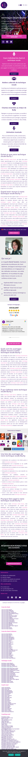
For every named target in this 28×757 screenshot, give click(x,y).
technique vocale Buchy (10, 159)
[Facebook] (7, 42)
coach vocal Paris (5, 698)
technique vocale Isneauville (8, 673)
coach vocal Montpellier (7, 691)
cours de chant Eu (5, 626)
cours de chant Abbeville (7, 610)
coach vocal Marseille (6, 697)
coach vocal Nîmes (5, 705)
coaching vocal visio (6, 727)
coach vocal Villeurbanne (7, 704)
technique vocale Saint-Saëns (8, 674)
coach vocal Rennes (6, 688)
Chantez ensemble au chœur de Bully (14, 109)
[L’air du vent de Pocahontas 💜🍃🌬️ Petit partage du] (8, 436)
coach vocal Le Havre (6, 710)
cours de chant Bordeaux (7, 636)
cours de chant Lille (6, 635)
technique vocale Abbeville (7, 664)
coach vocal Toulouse (6, 695)
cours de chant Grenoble (7, 655)
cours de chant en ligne (7, 725)
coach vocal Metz (5, 699)
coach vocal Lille (5, 689)
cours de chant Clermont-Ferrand (9, 650)
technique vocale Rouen (7, 663)
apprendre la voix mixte (7, 736)
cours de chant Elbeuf (6, 623)
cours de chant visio (6, 732)
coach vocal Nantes (6, 693)
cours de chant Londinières (8, 621)
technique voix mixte (6, 735)
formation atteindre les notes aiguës (10, 747)
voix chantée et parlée (6, 719)
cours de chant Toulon (6, 656)
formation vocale (5, 716)
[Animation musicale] (14, 128)
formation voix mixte (6, 737)
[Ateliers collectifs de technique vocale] (14, 78)
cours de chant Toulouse (7, 641)
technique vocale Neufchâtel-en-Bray (10, 670)
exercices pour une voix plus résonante (10, 741)
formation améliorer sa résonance (9, 742)
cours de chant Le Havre (7, 657)
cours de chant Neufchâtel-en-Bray (9, 613)
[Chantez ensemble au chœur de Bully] (14, 104)
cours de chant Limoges (7, 649)
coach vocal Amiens (6, 700)
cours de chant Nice (6, 640)
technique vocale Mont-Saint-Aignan (10, 679)
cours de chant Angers (6, 653)
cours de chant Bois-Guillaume (8, 612)
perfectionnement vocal (7, 717)
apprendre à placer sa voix (7, 738)
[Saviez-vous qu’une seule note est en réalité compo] (14, 443)
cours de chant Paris (6, 645)
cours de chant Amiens (6, 628)
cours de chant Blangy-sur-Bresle (9, 622)
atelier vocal (4, 724)
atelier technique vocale (7, 726)
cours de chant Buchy (6, 614)
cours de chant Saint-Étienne (8, 658)
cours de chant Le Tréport (7, 611)
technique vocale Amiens (7, 682)
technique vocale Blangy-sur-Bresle (9, 676)
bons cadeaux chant (6, 729)
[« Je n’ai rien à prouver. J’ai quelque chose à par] (2, 443)
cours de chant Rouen (6, 609)
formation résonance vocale (8, 745)
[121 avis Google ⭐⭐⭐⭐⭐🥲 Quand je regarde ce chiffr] (19, 436)
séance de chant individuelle (8, 730)
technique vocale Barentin (7, 678)
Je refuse (17, 754)
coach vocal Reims (5, 687)
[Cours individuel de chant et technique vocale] (14, 54)
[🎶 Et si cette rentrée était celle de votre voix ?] (25, 436)
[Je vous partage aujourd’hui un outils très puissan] (2, 436)
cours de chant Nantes (6, 639)
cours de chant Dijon (6, 654)
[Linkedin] (11, 42)
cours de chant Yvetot (6, 627)
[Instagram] (3, 42)
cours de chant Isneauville (7, 619)
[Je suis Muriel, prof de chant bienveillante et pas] (14, 436)
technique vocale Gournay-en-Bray (9, 668)
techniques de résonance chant (9, 739)
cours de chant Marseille (7, 644)
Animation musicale (14, 132)
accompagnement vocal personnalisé (10, 728)
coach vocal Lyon (5, 696)
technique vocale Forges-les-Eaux (9, 669)
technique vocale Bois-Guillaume (9, 666)
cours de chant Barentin (7, 624)
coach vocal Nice (5, 694)
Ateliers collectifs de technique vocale (14, 83)
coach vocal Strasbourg (7, 692)
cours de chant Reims (6, 633)
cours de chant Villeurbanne (8, 651)
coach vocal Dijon (5, 707)
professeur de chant (6, 722)
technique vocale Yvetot (7, 681)
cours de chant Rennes (6, 634)
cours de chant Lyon (6, 643)
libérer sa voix (4, 718)
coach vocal (4, 723)
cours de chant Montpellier (8, 637)
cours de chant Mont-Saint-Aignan (9, 625)
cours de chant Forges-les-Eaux (9, 616)
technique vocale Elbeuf (7, 677)
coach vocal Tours (5, 701)
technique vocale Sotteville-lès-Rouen (10, 672)
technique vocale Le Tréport (8, 665)
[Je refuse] (26, 753)
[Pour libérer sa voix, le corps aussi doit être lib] (25, 443)
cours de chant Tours (6, 648)
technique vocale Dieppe (7, 671)
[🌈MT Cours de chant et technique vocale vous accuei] (19, 443)
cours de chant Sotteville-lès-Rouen (9, 618)
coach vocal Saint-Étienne (7, 711)
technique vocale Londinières (8, 675)
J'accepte (11, 754)
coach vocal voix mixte (6, 733)
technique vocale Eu (6, 680)
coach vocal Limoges (6, 702)
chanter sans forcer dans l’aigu (8, 749)
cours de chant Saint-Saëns (8, 620)
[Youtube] (20, 597)
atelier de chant (5, 721)
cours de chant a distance (7, 731)
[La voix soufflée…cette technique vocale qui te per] (8, 443)
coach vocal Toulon (6, 709)
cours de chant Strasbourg (7, 638)
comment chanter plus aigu (8, 746)
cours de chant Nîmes (6, 652)
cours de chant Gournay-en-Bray (9, 615)
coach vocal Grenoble (6, 708)
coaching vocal (4, 720)
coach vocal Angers (6, 706)
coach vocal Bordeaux (6, 690)
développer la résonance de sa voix (9, 740)
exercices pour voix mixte (7, 734)
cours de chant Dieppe (6, 617)
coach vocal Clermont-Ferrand (8, 703)
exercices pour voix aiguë (7, 748)
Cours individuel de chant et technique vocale (14, 59)
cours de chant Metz (6, 646)
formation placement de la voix (8, 744)
